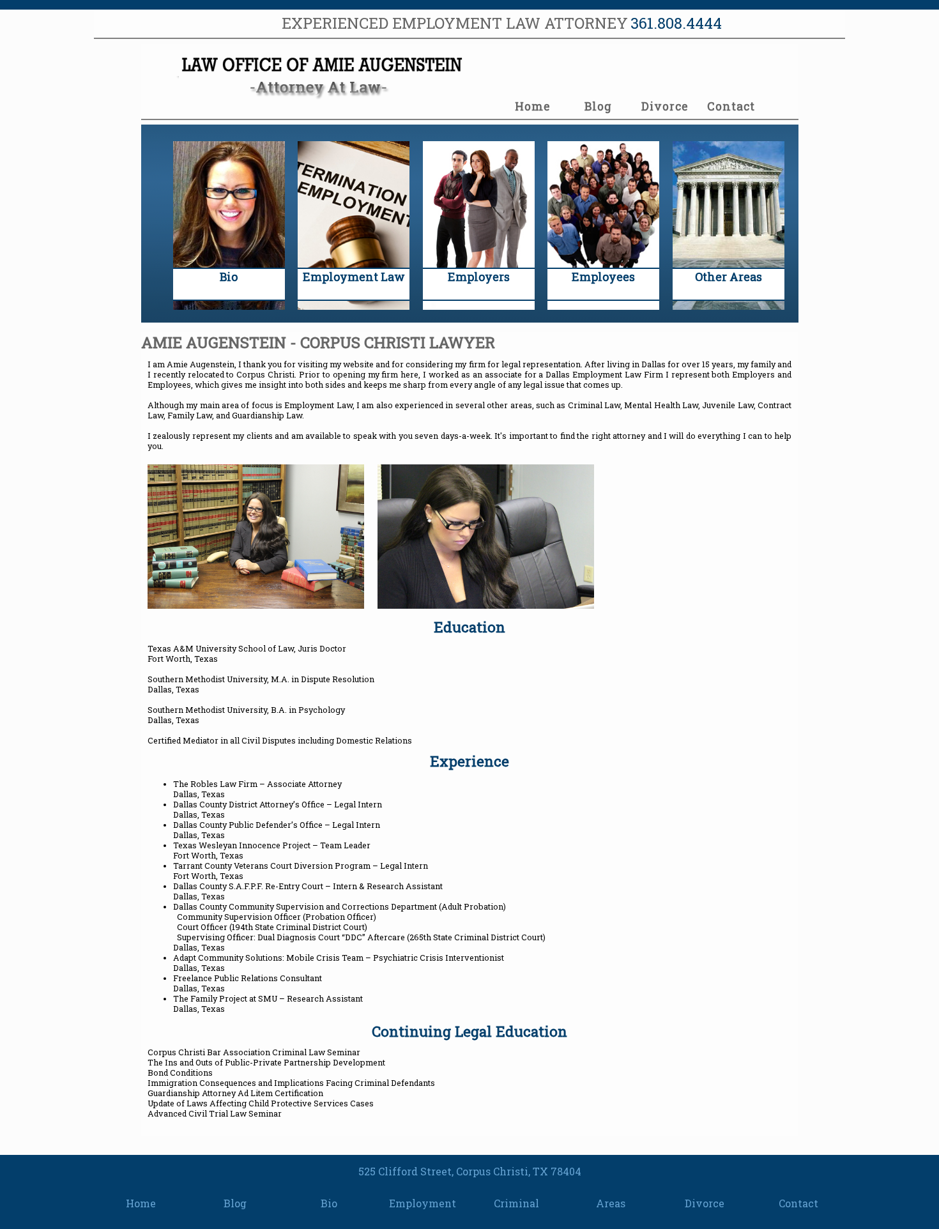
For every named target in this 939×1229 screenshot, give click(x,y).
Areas (610, 1203)
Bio (329, 1203)
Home (532, 106)
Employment (422, 1203)
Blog (598, 106)
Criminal (516, 1203)
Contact (731, 106)
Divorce (664, 106)
